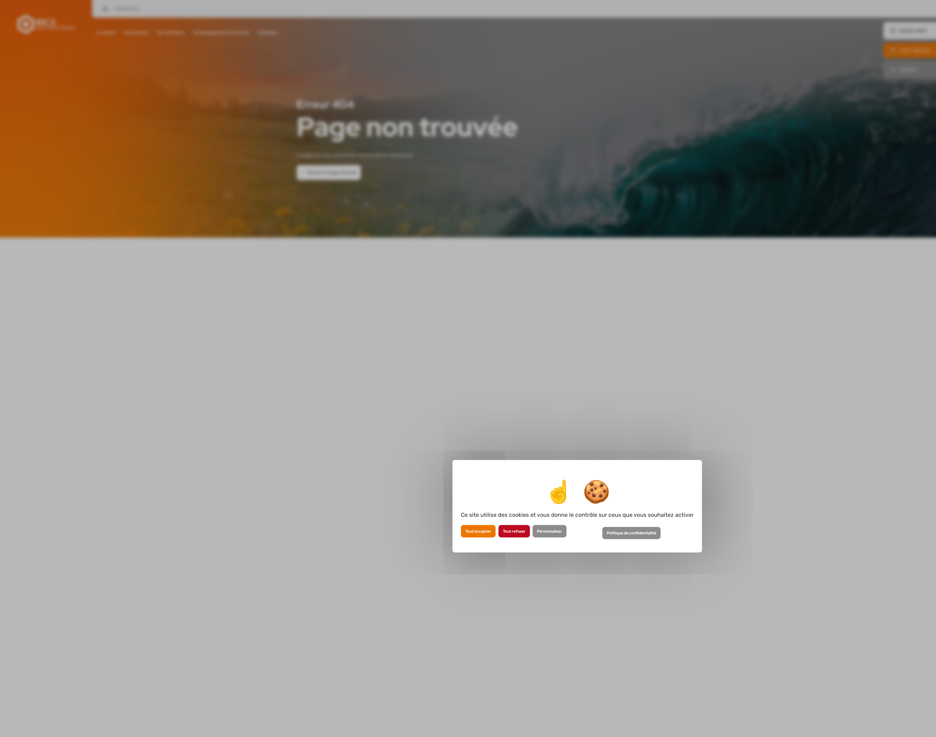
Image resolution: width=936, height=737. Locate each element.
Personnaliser (549, 531)
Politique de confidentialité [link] (631, 533)
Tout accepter (478, 531)
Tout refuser (514, 531)
